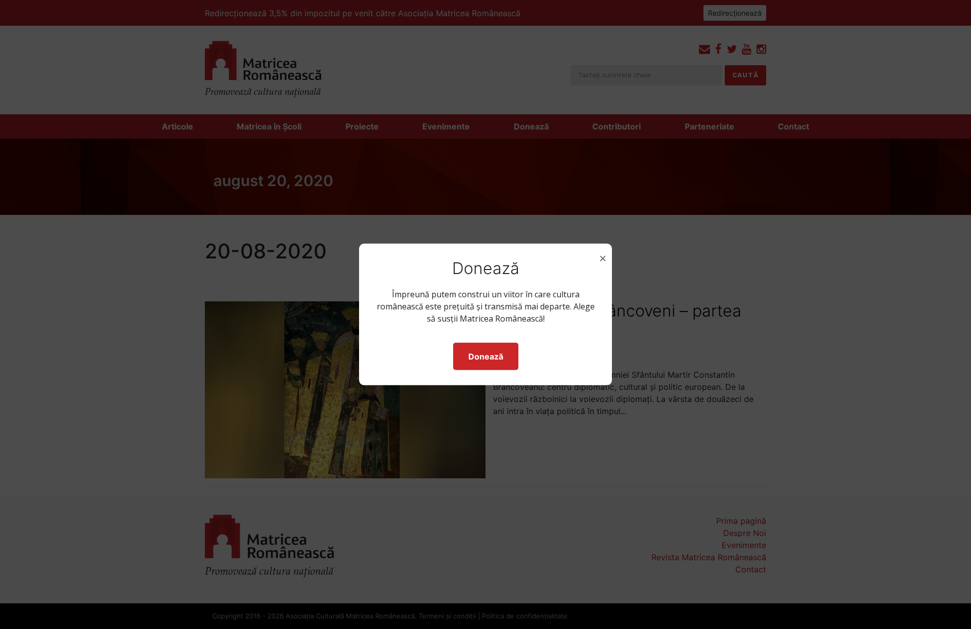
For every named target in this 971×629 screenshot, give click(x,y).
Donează (485, 356)
